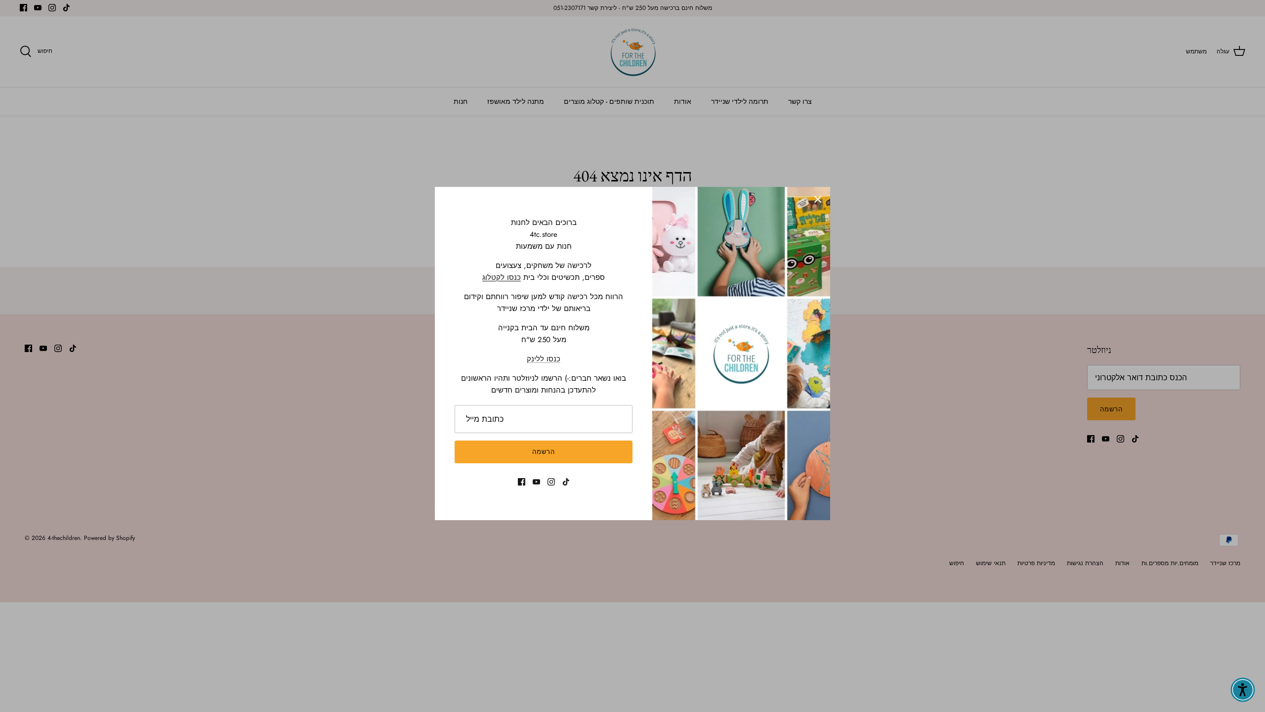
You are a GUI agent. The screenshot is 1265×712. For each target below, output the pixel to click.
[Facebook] (521, 482)
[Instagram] (551, 482)
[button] (1242, 689)
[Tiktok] (566, 482)
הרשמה (543, 451)
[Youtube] (536, 482)
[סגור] (818, 199)
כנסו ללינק (543, 359)
